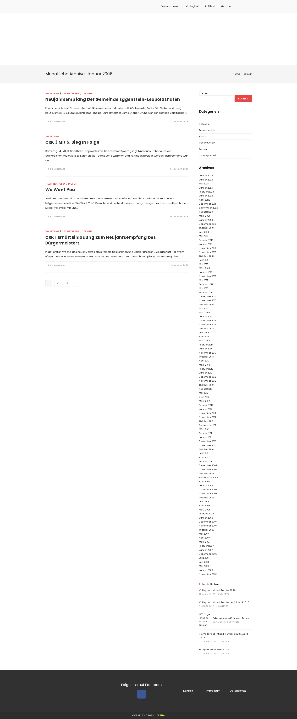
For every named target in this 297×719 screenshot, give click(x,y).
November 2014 (208, 324)
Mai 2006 (204, 566)
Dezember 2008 (208, 489)
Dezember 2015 (207, 296)
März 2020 (205, 215)
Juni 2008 (204, 501)
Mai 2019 (203, 236)
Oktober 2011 (206, 421)
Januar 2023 (206, 195)
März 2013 (204, 364)
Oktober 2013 (206, 356)
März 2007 (204, 542)
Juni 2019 (204, 232)
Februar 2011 (205, 433)
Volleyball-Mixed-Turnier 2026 (217, 590)
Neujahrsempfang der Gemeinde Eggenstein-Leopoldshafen (112, 99)
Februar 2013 (206, 368)
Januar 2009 (206, 485)
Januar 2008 (206, 517)
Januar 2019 (205, 244)
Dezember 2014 (208, 320)
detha (161, 715)
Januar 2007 (206, 550)
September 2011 (208, 425)
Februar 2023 (206, 191)
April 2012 (204, 397)
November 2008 (208, 493)
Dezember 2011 (207, 413)
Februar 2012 (206, 405)
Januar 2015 (205, 316)
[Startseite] (231, 74)
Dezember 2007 (208, 521)
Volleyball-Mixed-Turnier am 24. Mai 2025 (224, 602)
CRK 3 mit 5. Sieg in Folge (72, 142)
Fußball (210, 6)
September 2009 (208, 477)
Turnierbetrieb (207, 130)
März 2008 (205, 509)
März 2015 (204, 312)
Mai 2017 (203, 280)
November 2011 (207, 417)
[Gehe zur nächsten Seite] (75, 283)
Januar (248, 74)
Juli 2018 (203, 260)
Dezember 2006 (208, 554)
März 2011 (204, 429)
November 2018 (207, 252)
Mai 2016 (203, 288)
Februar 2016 (206, 292)
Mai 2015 (203, 308)
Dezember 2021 (207, 203)
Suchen (203, 93)
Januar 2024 (206, 187)
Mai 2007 (204, 533)
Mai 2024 (204, 183)
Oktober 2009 (206, 473)
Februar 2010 (206, 461)
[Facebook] (141, 694)
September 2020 (208, 207)
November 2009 (208, 469)
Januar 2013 (205, 372)
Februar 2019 (206, 240)
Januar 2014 (205, 348)
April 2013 (204, 360)
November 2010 (207, 445)
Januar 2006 (206, 570)
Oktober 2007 (206, 529)
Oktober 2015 (206, 304)
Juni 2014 (204, 332)
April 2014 (204, 336)
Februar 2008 (206, 513)
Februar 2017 (206, 284)
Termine (87, 93)
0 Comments (223, 594)
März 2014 (204, 340)
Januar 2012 (205, 409)
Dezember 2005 (208, 574)
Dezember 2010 (207, 441)
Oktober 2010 (206, 449)
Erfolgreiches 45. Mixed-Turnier (231, 618)
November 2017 (207, 276)
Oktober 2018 (206, 256)
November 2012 (207, 380)
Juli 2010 (203, 453)
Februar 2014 (206, 344)
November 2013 (207, 352)
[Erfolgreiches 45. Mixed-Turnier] (205, 620)
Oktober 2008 (206, 497)
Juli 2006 (204, 558)
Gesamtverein (170, 6)
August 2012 (205, 389)
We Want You (60, 190)
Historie (226, 6)
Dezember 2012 (207, 377)
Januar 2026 (206, 175)
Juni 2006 (204, 562)
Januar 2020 (206, 220)
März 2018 (204, 268)
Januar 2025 (206, 179)
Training (51, 183)
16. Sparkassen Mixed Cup (214, 649)
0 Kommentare (56, 121)
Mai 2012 (203, 393)
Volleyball (192, 6)
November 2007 (208, 525)
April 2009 (204, 481)
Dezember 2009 (208, 465)
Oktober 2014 (206, 328)
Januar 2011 (205, 437)
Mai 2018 (203, 264)
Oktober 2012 (206, 385)
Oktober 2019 (206, 228)
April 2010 (204, 457)
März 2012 (204, 401)
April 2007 (204, 537)
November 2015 (207, 300)
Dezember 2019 (207, 224)
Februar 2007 (206, 545)
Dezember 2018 (207, 248)
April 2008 (204, 505)
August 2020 (206, 212)
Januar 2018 (205, 272)
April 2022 (204, 199)
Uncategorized (207, 155)
